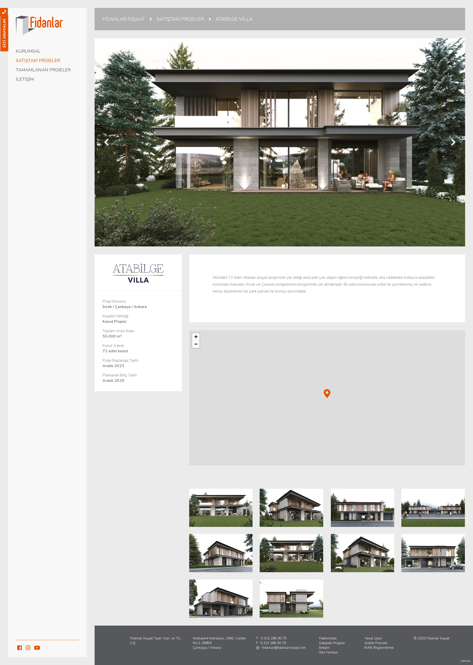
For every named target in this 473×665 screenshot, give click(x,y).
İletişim (324, 647)
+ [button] (196, 337)
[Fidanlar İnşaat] (47, 26)
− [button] (196, 344)
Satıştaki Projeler (332, 643)
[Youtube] (37, 647)
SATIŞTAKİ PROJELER (38, 61)
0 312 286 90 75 (274, 638)
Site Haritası (328, 652)
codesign (466, 661)
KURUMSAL (28, 51)
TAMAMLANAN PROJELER (43, 70)
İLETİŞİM (25, 79)
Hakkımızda (328, 638)
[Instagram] (28, 647)
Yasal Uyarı (373, 638)
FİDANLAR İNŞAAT (123, 19)
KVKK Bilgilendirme (379, 647)
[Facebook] (19, 647)
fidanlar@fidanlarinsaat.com (284, 647)
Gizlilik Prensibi (376, 643)
